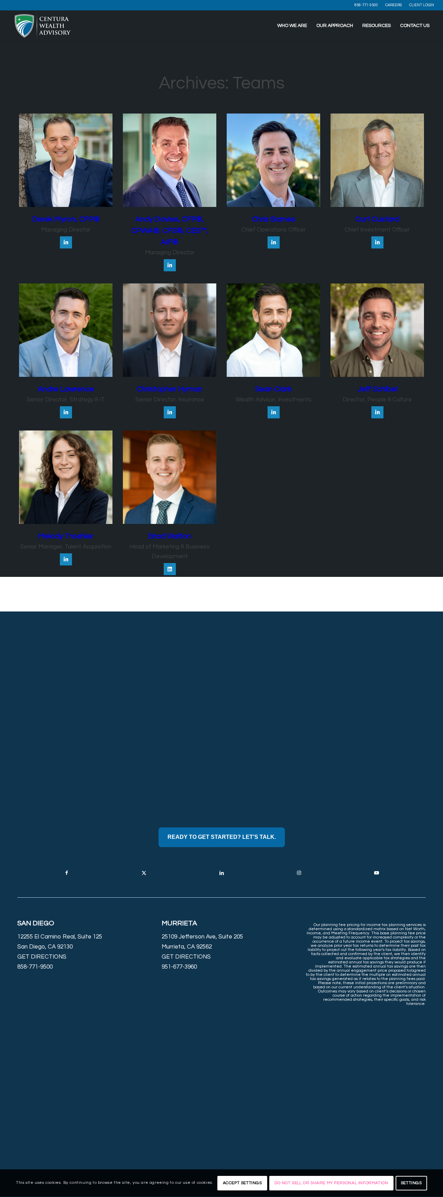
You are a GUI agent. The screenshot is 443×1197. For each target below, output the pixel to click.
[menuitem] (366, 5)
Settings (411, 1183)
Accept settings (242, 1183)
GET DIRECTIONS (41, 957)
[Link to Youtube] (376, 873)
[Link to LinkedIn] (221, 873)
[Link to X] (144, 873)
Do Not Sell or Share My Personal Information (331, 1183)
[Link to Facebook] (66, 873)
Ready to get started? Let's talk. (222, 837)
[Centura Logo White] (42, 25)
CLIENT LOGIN (421, 5)
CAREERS (393, 5)
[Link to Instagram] (299, 873)
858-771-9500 (366, 5)
